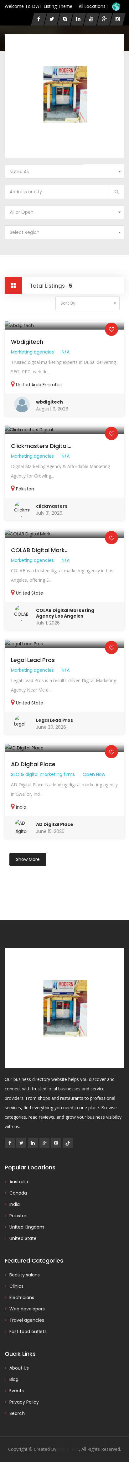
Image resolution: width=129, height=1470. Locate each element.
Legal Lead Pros (33, 660)
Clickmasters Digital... (41, 446)
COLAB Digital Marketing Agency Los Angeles (65, 613)
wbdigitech (27, 342)
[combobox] (64, 212)
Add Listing (106, 170)
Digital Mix (68, 1449)
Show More (28, 859)
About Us (19, 1368)
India (21, 807)
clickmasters (51, 506)
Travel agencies (26, 1320)
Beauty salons (24, 1275)
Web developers (27, 1309)
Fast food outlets (28, 1331)
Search (17, 1413)
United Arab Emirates (39, 385)
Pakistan (25, 489)
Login (16, 170)
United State (29, 593)
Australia (18, 1182)
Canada (18, 1193)
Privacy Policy (24, 1402)
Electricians (21, 1297)
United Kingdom (26, 1227)
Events (16, 1391)
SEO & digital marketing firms (43, 774)
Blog (13, 1379)
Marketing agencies (32, 352)
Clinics (16, 1286)
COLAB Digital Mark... (40, 550)
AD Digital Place (33, 764)
